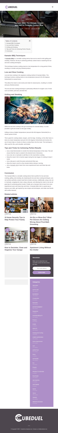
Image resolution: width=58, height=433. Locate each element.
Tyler (22, 28)
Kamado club (14, 165)
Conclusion (9, 51)
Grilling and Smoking (12, 47)
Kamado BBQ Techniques (13, 43)
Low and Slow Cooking (13, 45)
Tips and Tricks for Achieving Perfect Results (18, 49)
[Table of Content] (30, 41)
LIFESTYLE (29, 19)
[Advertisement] (16, 266)
